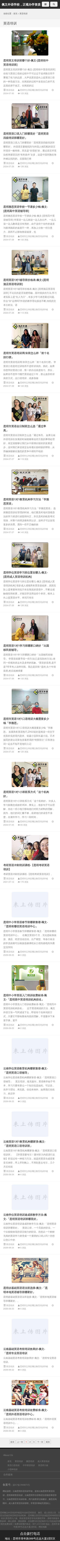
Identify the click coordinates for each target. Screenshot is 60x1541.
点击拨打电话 (30, 1533)
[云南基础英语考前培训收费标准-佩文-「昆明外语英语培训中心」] (30, 1392)
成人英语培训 (44, 1461)
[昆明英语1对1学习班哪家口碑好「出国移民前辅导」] (30, 628)
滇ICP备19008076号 (21, 1485)
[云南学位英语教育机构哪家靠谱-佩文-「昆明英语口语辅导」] (30, 1051)
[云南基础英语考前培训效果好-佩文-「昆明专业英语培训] (30, 1331)
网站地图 (43, 1527)
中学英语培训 (29, 1465)
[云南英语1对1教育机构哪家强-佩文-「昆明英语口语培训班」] (30, 1124)
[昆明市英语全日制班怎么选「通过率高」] (30, 408)
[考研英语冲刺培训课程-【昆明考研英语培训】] (30, 847)
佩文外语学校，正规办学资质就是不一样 (21, 4)
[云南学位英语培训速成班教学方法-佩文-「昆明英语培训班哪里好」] (30, 1197)
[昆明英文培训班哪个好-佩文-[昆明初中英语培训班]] (30, 43)
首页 (15, 13)
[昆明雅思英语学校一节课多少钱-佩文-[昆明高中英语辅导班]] (30, 189)
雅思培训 (30, 1461)
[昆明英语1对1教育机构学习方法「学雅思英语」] (30, 481)
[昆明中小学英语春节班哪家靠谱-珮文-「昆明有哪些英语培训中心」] (30, 904)
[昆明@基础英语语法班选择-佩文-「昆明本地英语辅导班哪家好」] (30, 1270)
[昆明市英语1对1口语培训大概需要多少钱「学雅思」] (30, 701)
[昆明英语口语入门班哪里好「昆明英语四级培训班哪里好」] (30, 116)
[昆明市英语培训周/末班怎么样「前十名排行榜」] (30, 335)
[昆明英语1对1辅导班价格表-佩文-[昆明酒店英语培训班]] (30, 262)
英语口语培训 (14, 1465)
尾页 (48, 1441)
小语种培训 (13, 1469)
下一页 (40, 1441)
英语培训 (24, 13)
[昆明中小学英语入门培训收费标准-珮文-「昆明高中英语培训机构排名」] (30, 977)
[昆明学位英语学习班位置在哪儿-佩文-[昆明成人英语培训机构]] (30, 555)
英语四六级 (43, 1465)
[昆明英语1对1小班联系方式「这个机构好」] (30, 774)
